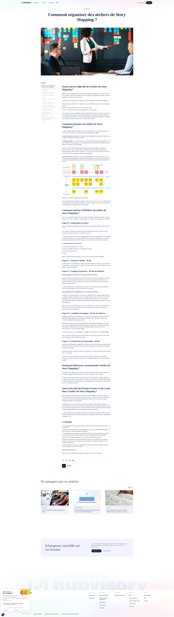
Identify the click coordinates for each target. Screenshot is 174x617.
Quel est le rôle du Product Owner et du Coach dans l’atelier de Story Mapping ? (49, 118)
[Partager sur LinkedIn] (70, 460)
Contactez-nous (96, 550)
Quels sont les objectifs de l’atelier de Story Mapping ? (48, 86)
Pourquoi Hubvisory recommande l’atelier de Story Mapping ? (48, 114)
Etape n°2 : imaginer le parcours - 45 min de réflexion (49, 103)
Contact (149, 2)
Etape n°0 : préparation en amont (48, 96)
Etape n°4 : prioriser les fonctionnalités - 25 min (47, 109)
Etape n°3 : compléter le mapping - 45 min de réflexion (49, 106)
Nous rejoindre (140, 2)
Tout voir (130, 487)
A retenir (43, 121)
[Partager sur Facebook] (73, 460)
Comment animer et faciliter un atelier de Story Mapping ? (48, 93)
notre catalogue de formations (75, 453)
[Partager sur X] (66, 460)
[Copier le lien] (63, 460)
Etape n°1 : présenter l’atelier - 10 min (49, 99)
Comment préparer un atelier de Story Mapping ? (49, 89)
